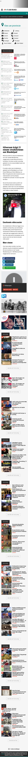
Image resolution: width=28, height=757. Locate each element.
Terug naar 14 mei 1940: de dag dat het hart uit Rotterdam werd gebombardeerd (19, 77)
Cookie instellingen (15, 749)
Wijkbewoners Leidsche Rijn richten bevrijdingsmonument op (19, 62)
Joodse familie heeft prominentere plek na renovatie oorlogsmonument (20, 107)
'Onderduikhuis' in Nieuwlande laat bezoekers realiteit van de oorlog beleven (19, 55)
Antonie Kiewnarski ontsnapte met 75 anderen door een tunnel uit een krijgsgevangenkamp (20, 115)
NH (5, 296)
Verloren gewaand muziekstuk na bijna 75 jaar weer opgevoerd (19, 70)
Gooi (16, 289)
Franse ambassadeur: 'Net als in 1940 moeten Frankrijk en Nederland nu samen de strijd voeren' (20, 85)
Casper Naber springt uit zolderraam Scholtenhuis (18, 122)
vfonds (2, 754)
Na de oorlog (8, 289)
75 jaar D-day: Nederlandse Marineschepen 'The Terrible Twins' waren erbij (19, 129)
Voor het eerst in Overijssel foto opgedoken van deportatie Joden (20, 137)
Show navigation (2, 10)
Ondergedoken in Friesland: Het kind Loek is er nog (20, 93)
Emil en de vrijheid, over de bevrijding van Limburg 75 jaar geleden (19, 100)
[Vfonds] (14, 322)
